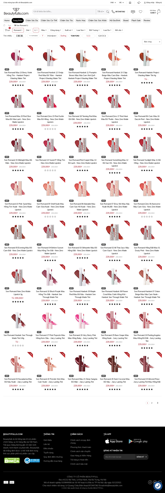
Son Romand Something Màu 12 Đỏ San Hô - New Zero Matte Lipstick (114, 163)
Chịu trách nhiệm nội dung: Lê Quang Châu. (61, 485)
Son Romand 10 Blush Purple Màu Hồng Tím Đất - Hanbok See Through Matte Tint (50, 294)
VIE (120, 2)
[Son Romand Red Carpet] (82, 145)
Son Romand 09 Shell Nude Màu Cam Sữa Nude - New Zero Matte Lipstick (50, 207)
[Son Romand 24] (147, 320)
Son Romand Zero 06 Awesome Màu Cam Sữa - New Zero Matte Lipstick (147, 207)
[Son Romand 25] (115, 320)
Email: (101, 485)
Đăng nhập (150, 2)
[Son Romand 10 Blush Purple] (50, 276)
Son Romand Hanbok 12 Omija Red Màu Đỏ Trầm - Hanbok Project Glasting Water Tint (50, 75)
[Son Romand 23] (18, 364)
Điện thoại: (83, 485)
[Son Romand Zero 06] (147, 189)
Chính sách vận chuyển (80, 451)
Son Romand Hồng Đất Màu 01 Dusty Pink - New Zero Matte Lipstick (147, 251)
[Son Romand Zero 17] (115, 101)
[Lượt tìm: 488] (75, 36)
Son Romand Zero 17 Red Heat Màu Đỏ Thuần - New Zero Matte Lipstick (114, 119)
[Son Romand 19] (147, 364)
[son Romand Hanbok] (18, 320)
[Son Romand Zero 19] (50, 101)
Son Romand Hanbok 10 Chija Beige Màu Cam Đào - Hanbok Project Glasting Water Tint (114, 75)
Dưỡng (63, 36)
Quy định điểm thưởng (53, 457)
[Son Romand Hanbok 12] (50, 57)
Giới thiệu (48, 440)
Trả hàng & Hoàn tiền (79, 460)
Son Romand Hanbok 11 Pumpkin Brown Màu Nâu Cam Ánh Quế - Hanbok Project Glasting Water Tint (82, 75)
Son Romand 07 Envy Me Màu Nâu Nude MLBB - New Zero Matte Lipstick (115, 207)
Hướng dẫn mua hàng (53, 461)
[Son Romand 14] (50, 145)
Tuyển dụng (48, 452)
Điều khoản (48, 448)
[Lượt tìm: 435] (88, 36)
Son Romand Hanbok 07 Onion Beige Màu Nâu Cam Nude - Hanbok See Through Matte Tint (147, 294)
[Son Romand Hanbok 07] (147, 276)
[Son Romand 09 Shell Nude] (50, 189)
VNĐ (112, 2)
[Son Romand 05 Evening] (18, 233)
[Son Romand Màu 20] (18, 101)
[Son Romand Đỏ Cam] (147, 101)
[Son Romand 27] (50, 320)
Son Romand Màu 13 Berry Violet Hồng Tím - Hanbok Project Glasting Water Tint (18, 75)
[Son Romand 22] (50, 364)
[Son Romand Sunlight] (147, 145)
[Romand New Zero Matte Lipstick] (18, 276)
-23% (31, 47)
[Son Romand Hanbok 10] (115, 57)
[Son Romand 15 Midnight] (18, 145)
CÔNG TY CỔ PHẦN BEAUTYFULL (82, 477)
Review (147, 20)
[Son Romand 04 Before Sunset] (50, 233)
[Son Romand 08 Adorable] (82, 189)
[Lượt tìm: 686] (52, 36)
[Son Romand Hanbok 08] (115, 276)
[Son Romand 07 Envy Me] (115, 189)
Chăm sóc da (32, 20)
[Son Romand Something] (115, 145)
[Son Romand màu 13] (18, 57)
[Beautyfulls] (4, 26)
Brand (125, 20)
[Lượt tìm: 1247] (20, 36)
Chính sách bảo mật (78, 464)
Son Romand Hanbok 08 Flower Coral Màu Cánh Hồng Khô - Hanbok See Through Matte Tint (115, 294)
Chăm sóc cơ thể (49, 20)
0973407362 (120, 12)
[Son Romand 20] (115, 364)
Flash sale (136, 20)
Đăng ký (159, 2)
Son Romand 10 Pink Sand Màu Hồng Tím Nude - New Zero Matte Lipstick (18, 207)
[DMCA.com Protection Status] (12, 460)
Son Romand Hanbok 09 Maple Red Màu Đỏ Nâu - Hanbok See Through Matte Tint (82, 294)
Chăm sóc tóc (66, 20)
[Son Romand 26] (82, 320)
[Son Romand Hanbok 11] (82, 57)
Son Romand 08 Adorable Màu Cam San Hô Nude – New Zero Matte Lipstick (82, 207)
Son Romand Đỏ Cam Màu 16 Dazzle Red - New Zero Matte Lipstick (146, 119)
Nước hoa (80, 20)
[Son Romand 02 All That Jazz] (115, 233)
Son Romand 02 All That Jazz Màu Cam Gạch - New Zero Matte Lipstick (114, 251)
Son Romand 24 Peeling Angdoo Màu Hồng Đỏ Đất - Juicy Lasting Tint (147, 338)
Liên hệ (47, 444)
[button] (139, 2)
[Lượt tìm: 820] (33, 36)
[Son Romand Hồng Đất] (147, 233)
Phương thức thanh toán (80, 447)
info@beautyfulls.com (113, 485)
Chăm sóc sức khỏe (97, 20)
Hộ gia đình (115, 20)
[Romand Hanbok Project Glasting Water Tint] (147, 57)
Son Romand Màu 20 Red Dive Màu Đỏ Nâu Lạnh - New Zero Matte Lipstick (18, 119)
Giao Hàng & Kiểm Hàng (80, 455)
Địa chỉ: (62, 479)
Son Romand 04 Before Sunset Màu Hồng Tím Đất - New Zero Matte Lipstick (50, 251)
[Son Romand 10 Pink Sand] (18, 189)
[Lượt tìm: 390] (102, 36)
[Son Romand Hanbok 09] (82, 276)
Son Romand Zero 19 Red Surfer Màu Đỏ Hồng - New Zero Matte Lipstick (50, 119)
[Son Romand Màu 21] (82, 364)
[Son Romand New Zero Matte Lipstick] (82, 233)
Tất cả (99, 11)
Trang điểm (18, 20)
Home (7, 20)
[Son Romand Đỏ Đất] (82, 101)
